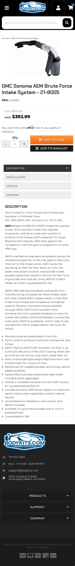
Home (5, 38)
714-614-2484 (17, 457)
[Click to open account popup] (58, 7)
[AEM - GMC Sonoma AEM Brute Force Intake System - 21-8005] (37, 58)
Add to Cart (54, 140)
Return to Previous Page (24, 38)
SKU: (5, 100)
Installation (16, 177)
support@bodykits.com (23, 470)
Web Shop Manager (37, 547)
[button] (37, 22)
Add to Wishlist (54, 148)
